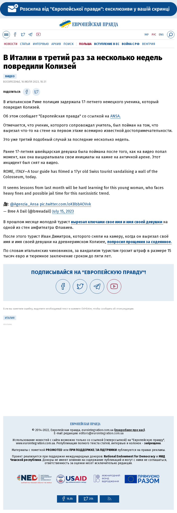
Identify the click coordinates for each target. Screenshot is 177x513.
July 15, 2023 (63, 211)
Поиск (68, 44)
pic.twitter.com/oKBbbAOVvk (65, 204)
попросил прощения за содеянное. (139, 241)
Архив (56, 44)
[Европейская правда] (88, 23)
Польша (85, 44)
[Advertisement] (88, 355)
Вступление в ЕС (106, 44)
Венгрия (148, 44)
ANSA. (115, 116)
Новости (10, 44)
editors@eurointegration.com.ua (101, 433)
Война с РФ (130, 44)
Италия (9, 317)
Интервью (41, 44)
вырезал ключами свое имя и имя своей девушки (117, 222)
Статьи (25, 44)
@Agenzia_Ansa (24, 204)
